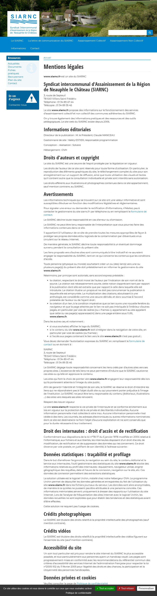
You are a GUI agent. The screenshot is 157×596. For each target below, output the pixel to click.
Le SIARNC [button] (17, 40)
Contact (34, 48)
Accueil (47, 57)
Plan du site (14, 80)
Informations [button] (18, 48)
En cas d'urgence (14, 97)
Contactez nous (18, 104)
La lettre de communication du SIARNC (50, 40)
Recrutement (15, 76)
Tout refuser (127, 588)
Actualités (13, 63)
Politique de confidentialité (92, 583)
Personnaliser (146, 588)
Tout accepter (106, 588)
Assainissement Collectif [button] (91, 40)
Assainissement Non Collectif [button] (126, 40)
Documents (14, 66)
